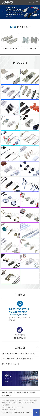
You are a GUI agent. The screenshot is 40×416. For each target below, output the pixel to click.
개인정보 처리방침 (7, 395)
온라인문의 (18, 392)
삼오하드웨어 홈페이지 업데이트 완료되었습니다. (17, 359)
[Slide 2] (20, 17)
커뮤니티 (25, 392)
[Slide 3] (23, 17)
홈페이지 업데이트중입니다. (10, 364)
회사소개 (4, 392)
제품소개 (11, 392)
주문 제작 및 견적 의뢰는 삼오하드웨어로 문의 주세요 (18, 354)
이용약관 (32, 392)
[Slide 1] (16, 17)
